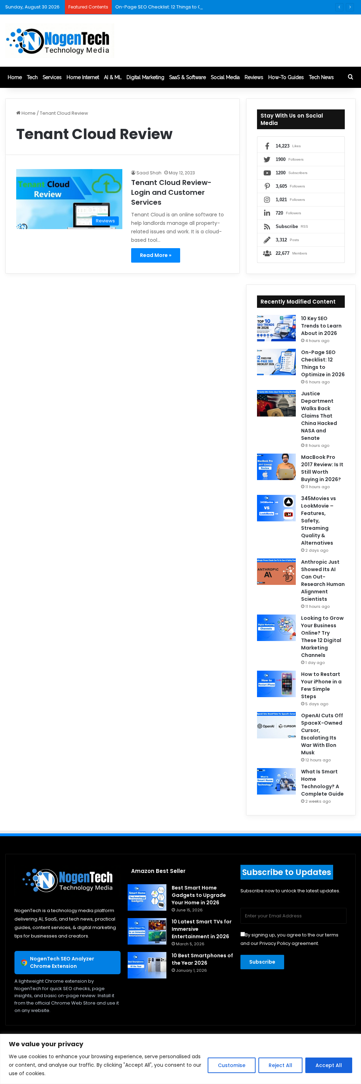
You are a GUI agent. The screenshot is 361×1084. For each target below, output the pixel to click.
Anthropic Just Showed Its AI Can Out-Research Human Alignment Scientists (323, 580)
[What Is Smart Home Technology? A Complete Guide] (276, 781)
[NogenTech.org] (59, 40)
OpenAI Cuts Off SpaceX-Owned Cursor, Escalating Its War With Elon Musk (322, 734)
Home (15, 77)
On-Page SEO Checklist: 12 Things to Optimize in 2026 (175, 7)
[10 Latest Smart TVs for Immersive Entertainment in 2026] (147, 931)
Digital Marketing (145, 77)
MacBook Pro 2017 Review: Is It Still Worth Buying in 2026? (322, 468)
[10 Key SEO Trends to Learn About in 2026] (276, 328)
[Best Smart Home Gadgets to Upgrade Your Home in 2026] (147, 897)
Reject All (280, 1065)
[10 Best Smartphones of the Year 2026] (147, 965)
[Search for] (350, 77)
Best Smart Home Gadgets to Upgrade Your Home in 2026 (199, 895)
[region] (180, 1059)
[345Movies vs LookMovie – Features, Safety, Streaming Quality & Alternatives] (276, 508)
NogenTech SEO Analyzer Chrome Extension (62, 962)
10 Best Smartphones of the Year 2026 (202, 959)
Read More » (155, 255)
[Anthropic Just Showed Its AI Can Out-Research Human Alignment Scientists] (276, 571)
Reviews (254, 77)
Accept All (329, 1065)
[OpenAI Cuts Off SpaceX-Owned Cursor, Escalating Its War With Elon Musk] (276, 725)
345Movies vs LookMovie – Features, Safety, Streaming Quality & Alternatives (318, 520)
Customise (231, 1065)
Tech (32, 77)
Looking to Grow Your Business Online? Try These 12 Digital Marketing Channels (322, 637)
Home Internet (83, 77)
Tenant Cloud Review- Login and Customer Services (171, 192)
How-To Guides (286, 77)
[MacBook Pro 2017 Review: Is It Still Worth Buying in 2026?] (276, 467)
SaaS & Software (187, 77)
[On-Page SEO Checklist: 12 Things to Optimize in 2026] (276, 362)
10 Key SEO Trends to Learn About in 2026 (321, 326)
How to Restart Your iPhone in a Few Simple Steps (321, 685)
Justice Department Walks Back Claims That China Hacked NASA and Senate (319, 416)
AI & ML (113, 77)
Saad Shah (148, 173)
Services (52, 77)
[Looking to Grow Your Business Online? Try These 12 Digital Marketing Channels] (276, 628)
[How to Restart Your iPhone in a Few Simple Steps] (276, 684)
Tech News (321, 77)
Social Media (225, 77)
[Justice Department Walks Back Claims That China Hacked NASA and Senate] (276, 403)
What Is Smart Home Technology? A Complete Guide (322, 782)
